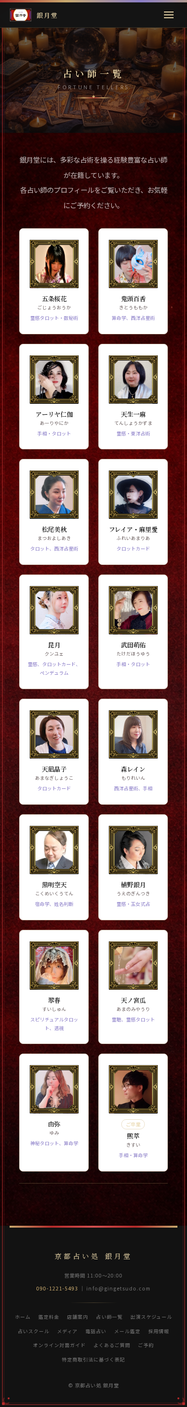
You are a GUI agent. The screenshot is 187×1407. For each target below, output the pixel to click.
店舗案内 (77, 1316)
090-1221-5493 (57, 1288)
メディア (67, 1331)
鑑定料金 (48, 1316)
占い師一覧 (109, 1316)
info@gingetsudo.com (118, 1288)
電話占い (95, 1331)
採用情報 (158, 1331)
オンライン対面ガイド (59, 1344)
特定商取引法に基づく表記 (93, 1359)
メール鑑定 (127, 1331)
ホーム (23, 1316)
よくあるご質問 (112, 1344)
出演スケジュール (151, 1316)
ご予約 (146, 1344)
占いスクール (33, 1331)
